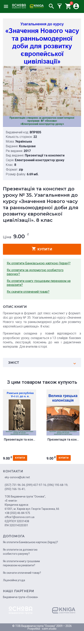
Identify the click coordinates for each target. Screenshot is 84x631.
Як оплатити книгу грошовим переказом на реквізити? (39, 283)
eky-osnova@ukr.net (17, 477)
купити (45, 249)
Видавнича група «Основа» (20, 597)
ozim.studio (49, 628)
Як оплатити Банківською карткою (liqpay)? (39, 263)
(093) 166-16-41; (15, 489)
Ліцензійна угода (14, 580)
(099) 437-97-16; (36, 484)
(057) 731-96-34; (15, 484)
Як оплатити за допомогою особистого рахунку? (35, 272)
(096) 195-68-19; (57, 484)
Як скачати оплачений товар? (28, 292)
